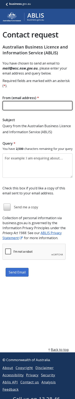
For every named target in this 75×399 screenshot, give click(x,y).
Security (48, 375)
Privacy (32, 375)
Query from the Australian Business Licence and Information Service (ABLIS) (36, 129)
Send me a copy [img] (26, 207)
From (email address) (20, 98)
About (7, 367)
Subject (8, 120)
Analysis (48, 382)
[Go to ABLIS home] (23, 16)
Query (8, 143)
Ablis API (10, 382)
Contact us (29, 382)
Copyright (24, 367)
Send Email (17, 272)
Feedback (10, 389)
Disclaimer (44, 367)
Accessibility (13, 375)
